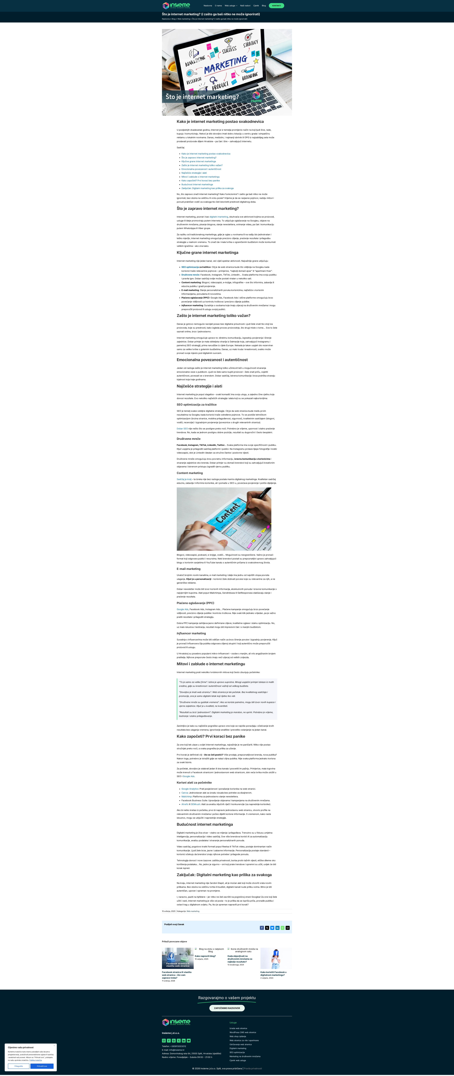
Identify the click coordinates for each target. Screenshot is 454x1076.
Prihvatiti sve (42, 1066)
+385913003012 (178, 1046)
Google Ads (182, 609)
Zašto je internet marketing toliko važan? (202, 165)
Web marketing (183, 19)
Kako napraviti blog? (205, 956)
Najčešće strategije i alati (194, 173)
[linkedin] (184, 1041)
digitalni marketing (219, 217)
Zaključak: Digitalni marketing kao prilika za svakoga (207, 188)
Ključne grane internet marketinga (198, 161)
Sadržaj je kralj (184, 479)
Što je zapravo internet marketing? (198, 157)
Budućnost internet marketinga (197, 184)
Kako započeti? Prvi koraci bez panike (200, 180)
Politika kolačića (35, 1060)
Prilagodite (19, 1066)
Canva (184, 792)
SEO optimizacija (190, 267)
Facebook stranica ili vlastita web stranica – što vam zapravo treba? (176, 975)
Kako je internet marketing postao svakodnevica (205, 153)
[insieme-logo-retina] (176, 3)
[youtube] (189, 1041)
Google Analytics (189, 789)
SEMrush (195, 804)
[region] (31, 1057)
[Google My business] (174, 1041)
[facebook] (169, 1041)
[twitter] (179, 1041)
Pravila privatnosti (253, 1068)
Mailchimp (186, 796)
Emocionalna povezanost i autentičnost (201, 169)
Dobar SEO (182, 428)
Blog (173, 19)
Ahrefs (184, 804)
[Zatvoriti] (54, 1045)
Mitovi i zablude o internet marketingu (200, 177)
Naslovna (166, 19)
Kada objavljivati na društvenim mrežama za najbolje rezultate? (240, 959)
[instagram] (164, 1041)
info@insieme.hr (176, 1050)
